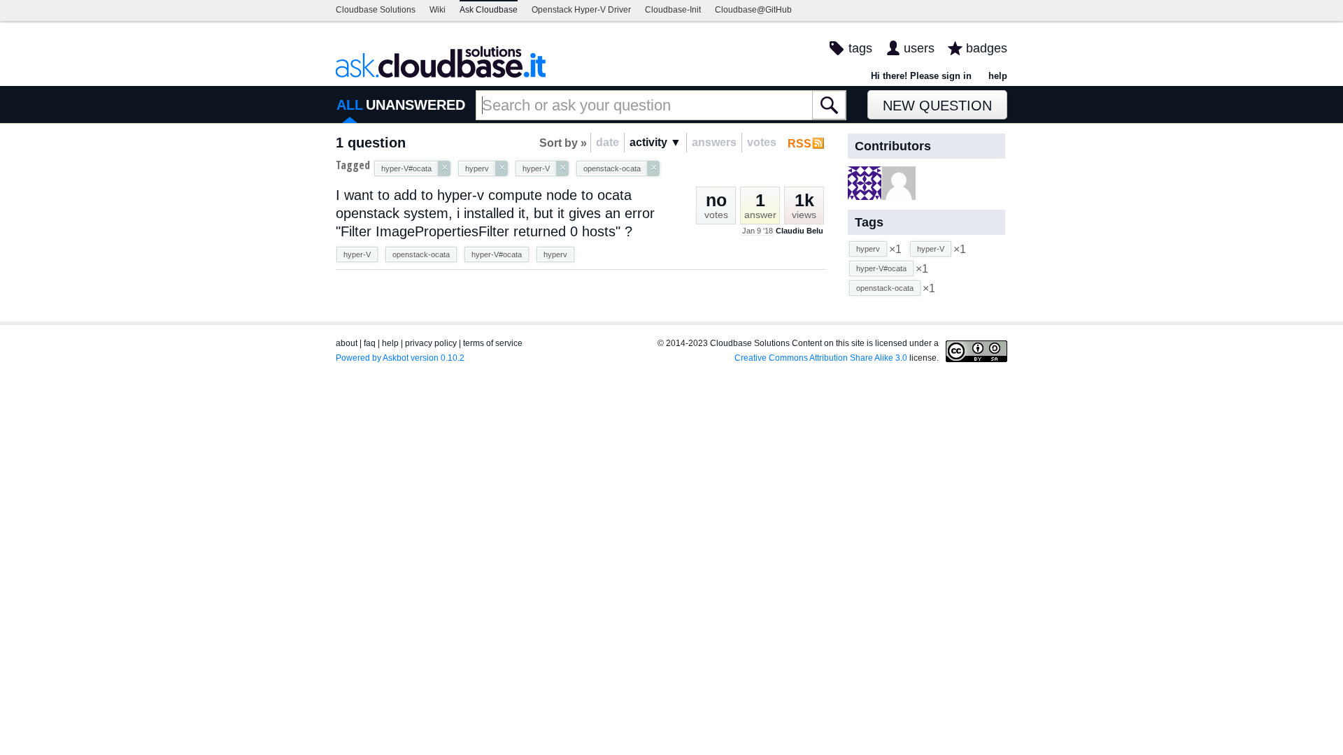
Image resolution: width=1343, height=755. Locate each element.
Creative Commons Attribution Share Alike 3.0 (820, 358)
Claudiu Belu (799, 230)
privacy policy (431, 343)
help (997, 76)
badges (986, 48)
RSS (799, 144)
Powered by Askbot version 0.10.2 (400, 358)
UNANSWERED (415, 105)
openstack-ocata (421, 254)
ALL (349, 105)
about (346, 343)
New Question (937, 105)
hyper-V (357, 254)
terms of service (493, 343)
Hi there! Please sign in (921, 76)
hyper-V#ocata (496, 254)
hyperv (555, 254)
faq (370, 343)
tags (860, 48)
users (919, 48)
